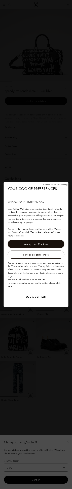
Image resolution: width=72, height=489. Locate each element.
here (10, 286)
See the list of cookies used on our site (26, 279)
